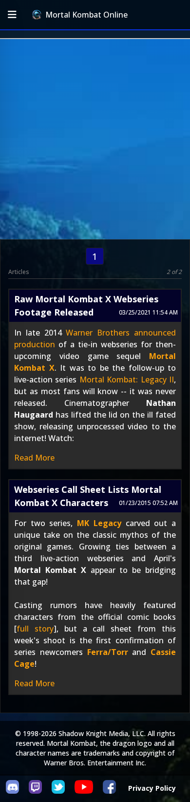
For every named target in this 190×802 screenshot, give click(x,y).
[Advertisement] (95, 139)
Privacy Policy (152, 788)
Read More (34, 457)
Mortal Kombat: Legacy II (126, 379)
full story (35, 628)
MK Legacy (99, 523)
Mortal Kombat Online (86, 14)
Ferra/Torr (107, 652)
